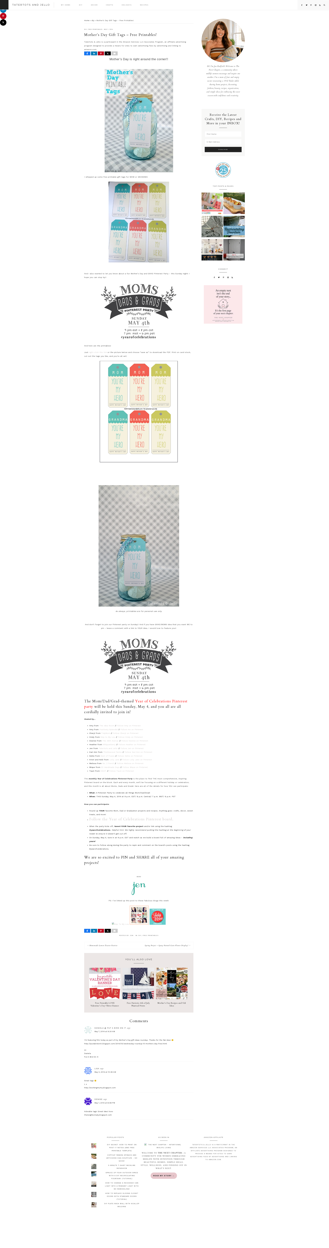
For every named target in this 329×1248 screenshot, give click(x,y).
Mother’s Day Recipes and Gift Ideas (172, 1004)
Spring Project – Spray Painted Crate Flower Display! (166, 945)
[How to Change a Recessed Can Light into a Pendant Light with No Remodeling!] (212, 250)
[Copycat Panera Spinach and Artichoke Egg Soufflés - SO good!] (234, 204)
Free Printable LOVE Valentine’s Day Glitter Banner (105, 1004)
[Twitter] (219, 277)
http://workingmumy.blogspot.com (100, 1088)
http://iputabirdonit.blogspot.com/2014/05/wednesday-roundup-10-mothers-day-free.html (125, 1044)
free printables (95, 29)
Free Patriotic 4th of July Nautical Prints (138, 1004)
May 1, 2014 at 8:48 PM (104, 1103)
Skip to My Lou (107, 737)
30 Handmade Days (110, 767)
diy (93, 20)
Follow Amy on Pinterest (129, 726)
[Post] (108, 53)
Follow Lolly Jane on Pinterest (137, 760)
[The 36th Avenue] (139, 924)
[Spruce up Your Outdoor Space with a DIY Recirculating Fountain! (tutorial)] (234, 227)
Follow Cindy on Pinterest (130, 737)
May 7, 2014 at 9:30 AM (104, 1031)
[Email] (114, 53)
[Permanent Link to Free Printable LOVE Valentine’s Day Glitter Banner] (105, 998)
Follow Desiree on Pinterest (134, 741)
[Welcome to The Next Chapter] (164, 1146)
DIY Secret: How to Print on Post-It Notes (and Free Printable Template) (122, 1147)
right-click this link (98, 352)
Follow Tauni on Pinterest (121, 771)
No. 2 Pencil (108, 763)
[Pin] (101, 53)
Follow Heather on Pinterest (132, 744)
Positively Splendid (108, 729)
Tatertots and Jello (31, 4)
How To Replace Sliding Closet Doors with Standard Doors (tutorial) (121, 1196)
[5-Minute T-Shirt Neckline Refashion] (212, 227)
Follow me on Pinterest (132, 729)
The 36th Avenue (110, 741)
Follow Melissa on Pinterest (130, 763)
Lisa (96, 1069)
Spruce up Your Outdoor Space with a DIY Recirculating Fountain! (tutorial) (122, 1175)
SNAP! (103, 771)
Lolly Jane (114, 760)
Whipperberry (109, 744)
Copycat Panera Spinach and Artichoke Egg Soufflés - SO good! (121, 1158)
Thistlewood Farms (112, 752)
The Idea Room (106, 726)
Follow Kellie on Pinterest (130, 756)
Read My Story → (163, 1176)
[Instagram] (228, 277)
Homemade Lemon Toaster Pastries (103, 945)
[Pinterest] (223, 277)
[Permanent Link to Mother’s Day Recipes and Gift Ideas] (172, 998)
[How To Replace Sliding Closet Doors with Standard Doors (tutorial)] (234, 250)
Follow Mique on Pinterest (135, 767)
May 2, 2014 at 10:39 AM (105, 1072)
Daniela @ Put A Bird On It (110, 1028)
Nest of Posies (108, 756)
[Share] (87, 53)
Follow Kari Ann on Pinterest (138, 752)
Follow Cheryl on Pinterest (126, 733)
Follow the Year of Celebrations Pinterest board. (131, 819)
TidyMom (105, 733)
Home (87, 20)
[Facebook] (214, 277)
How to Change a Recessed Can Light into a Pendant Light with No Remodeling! (122, 1186)
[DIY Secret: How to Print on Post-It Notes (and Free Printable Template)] (212, 204)
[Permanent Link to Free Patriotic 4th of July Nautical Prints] (138, 998)
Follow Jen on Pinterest (132, 748)
